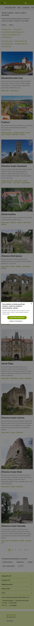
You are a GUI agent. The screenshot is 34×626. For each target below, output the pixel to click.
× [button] (31, 303)
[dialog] (17, 313)
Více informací (13, 314)
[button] (17, 321)
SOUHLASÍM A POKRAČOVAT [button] (17, 317)
